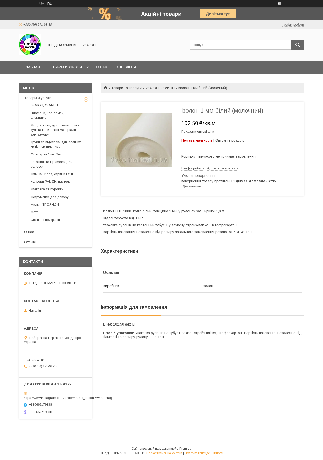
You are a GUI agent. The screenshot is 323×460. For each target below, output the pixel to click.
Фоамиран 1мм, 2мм (47, 154)
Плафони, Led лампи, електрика (47, 115)
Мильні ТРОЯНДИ (45, 204)
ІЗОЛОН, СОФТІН (160, 88)
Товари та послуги (126, 88)
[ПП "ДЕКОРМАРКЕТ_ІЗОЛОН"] (30, 54)
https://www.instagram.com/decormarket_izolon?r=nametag (68, 397)
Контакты (126, 67)
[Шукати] (297, 45)
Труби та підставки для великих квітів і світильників (56, 144)
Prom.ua (185, 448)
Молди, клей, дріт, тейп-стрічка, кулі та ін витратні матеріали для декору (55, 129)
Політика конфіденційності (204, 453)
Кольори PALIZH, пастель (51, 181)
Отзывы (30, 242)
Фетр (35, 212)
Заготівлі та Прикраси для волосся (51, 164)
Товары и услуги (65, 67)
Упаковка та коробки (47, 189)
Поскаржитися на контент (164, 453)
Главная (32, 67)
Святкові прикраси (45, 220)
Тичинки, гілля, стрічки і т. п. (52, 174)
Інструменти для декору (50, 197)
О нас (101, 67)
